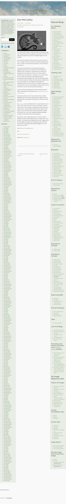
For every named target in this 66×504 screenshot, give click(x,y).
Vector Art (6, 113)
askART (55, 417)
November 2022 (7, 183)
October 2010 (7, 391)
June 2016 (6, 292)
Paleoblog (24, 128)
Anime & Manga (7, 57)
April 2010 (6, 399)
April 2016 (6, 295)
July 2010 (6, 395)
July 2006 (6, 464)
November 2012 (7, 355)
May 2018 (6, 259)
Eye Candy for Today (8, 77)
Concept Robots (58, 269)
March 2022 (6, 193)
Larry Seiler (56, 104)
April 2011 (6, 382)
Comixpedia (56, 224)
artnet (55, 415)
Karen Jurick (56, 82)
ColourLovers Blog (58, 323)
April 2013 (6, 347)
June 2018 (6, 258)
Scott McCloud (57, 221)
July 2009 (6, 412)
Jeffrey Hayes (57, 83)
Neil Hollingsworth (58, 98)
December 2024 (7, 151)
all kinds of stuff (57, 275)
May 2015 (6, 311)
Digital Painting (7, 72)
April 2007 (6, 451)
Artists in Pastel (57, 69)
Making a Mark (57, 49)
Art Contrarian (57, 56)
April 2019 (6, 243)
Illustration (6, 83)
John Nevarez (57, 271)
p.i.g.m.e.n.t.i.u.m (57, 64)
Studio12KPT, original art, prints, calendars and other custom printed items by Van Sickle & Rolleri (59, 370)
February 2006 (7, 471)
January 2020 (7, 230)
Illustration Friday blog (59, 166)
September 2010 (8, 392)
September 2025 (8, 142)
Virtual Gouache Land (59, 96)
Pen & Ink (6, 98)
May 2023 (6, 174)
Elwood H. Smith (57, 172)
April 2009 (6, 417)
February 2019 (7, 246)
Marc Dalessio (57, 102)
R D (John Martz (57, 165)
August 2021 (6, 203)
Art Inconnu (56, 44)
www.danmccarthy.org (23, 134)
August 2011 (6, 376)
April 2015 (6, 313)
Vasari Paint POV (57, 38)
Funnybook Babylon (58, 225)
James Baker (57, 227)
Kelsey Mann (57, 281)
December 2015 (7, 301)
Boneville (56, 231)
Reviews (6, 100)
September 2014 (8, 323)
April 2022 (6, 191)
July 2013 (6, 343)
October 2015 (7, 304)
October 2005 (7, 477)
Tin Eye (55, 459)
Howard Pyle (56, 153)
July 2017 (6, 274)
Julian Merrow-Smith (58, 80)
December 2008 (7, 422)
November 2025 (7, 139)
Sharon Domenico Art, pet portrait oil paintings (59, 354)
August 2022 (7, 186)
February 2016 (7, 298)
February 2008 (7, 437)
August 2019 (6, 238)
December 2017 (7, 266)
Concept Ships (57, 268)
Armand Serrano (57, 272)
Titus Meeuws (57, 111)
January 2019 (7, 248)
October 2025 (7, 141)
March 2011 (6, 383)
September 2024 (8, 155)
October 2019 (7, 235)
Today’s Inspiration (58, 159)
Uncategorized (7, 112)
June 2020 (6, 223)
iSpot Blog (56, 176)
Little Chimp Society (58, 162)
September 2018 (8, 253)
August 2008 (7, 428)
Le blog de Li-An (57, 195)
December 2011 (7, 370)
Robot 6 (55, 209)
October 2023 (7, 168)
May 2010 (6, 398)
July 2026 (6, 128)
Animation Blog (57, 261)
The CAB (56, 265)
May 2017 (6, 277)
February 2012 (7, 367)
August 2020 (7, 220)
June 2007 (6, 448)
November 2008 (7, 424)
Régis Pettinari (57, 112)
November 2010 (7, 389)
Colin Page (56, 107)
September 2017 (7, 271)
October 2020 (7, 217)
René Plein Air (57, 114)
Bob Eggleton (57, 185)
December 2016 (7, 284)
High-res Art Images (8, 82)
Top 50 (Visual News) (58, 330)
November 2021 (7, 199)
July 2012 (6, 360)
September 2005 (8, 479)
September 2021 (7, 201)
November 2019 (7, 233)
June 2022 (6, 188)
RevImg (55, 460)
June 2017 (6, 275)
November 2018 (7, 251)
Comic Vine (56, 212)
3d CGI (5, 53)
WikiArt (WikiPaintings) (59, 393)
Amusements (7, 54)
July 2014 (6, 326)
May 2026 (6, 131)
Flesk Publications (58, 197)
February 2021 (7, 212)
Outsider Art (6, 90)
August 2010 (6, 393)
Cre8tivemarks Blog (58, 282)
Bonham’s (56, 427)
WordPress (9, 498)
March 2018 (6, 262)
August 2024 (7, 157)
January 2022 (7, 196)
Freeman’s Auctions (58, 435)
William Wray (57, 121)
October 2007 (7, 443)
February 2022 (7, 194)
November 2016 (7, 285)
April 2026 (6, 132)
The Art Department (58, 183)
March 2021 (6, 210)
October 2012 (7, 356)
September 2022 (8, 184)
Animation (6, 56)
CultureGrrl (56, 66)
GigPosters (26, 137)
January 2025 (7, 150)
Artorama (56, 146)
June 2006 (6, 466)
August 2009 (7, 411)
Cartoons (6, 63)
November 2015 (7, 303)
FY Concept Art (57, 266)
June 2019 (6, 240)
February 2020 (7, 229)
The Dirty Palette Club (59, 134)
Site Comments (7, 106)
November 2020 (7, 216)
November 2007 (7, 441)
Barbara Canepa (58, 198)
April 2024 (6, 160)
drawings (21, 104)
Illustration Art (57, 157)
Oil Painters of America (59, 37)
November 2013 (7, 337)
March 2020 (6, 227)
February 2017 (7, 281)
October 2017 (7, 269)
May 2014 (6, 329)
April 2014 (6, 330)
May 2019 (6, 242)
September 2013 (7, 340)
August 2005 (7, 480)
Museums (6, 88)
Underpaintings (57, 33)
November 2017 (7, 268)
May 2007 (6, 450)
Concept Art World (58, 264)
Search (3, 37)
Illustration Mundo (58, 160)
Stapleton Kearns (58, 105)
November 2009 (7, 406)
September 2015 (8, 305)
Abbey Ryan (56, 86)
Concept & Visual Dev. (9, 67)
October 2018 (7, 252)
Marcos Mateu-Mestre (59, 274)
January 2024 (7, 164)
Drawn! (31, 128)
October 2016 (7, 287)
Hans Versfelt (57, 109)
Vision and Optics (8, 116)
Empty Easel (56, 314)
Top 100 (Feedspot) (58, 337)
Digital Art (6, 70)
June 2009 (6, 414)
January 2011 (6, 386)
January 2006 (7, 473)
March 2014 (6, 331)
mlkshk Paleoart (57, 304)
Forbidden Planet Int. (58, 215)
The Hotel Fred (57, 233)
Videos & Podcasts (8, 115)
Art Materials (7, 59)
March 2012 (6, 366)
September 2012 (7, 357)
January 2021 (7, 213)
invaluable (56, 418)
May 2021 (6, 207)
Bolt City (56, 218)
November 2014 (7, 320)
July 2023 (6, 173)
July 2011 (5, 378)
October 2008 (7, 425)
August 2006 (7, 463)
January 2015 (7, 317)
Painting (6, 92)
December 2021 (7, 197)
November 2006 (7, 458)
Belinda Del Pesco (58, 115)
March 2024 (6, 161)
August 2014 (6, 324)
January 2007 (7, 456)
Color (5, 64)
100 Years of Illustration (59, 154)
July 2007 (6, 447)
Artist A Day (56, 57)
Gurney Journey (57, 31)
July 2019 (6, 239)
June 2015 (6, 310)
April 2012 (6, 365)
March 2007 (6, 453)
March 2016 (6, 297)
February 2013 (7, 350)
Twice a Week (57, 128)
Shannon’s (56, 438)
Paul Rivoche (57, 234)
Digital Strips (57, 240)
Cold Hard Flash (57, 262)
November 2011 (7, 372)
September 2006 (8, 461)
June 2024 (6, 158)
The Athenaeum (57, 392)
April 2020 (6, 226)
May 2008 (6, 432)
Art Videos (6, 60)
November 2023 (7, 167)
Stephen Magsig (57, 124)
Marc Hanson (57, 99)
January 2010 (7, 404)
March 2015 (6, 314)
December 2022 (7, 181)
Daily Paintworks (57, 87)
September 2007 (8, 444)
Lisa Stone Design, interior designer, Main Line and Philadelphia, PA (59, 364)
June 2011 (6, 379)
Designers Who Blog (58, 175)
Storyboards (7, 109)
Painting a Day (7, 93)
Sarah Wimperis (57, 130)
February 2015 (7, 316)
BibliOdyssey (57, 156)
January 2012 (7, 369)
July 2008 (6, 430)
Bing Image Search (58, 447)
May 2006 (6, 467)
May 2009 (6, 415)
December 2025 (7, 138)
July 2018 (6, 256)
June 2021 (6, 206)
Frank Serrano (57, 122)
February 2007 (7, 454)
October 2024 (7, 154)
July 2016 (6, 291)
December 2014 (7, 318)
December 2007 (7, 440)
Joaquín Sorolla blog (58, 67)
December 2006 (7, 457)
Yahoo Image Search (59, 448)
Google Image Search (59, 445)
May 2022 (6, 190)
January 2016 (7, 300)
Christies (56, 428)
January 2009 (7, 421)
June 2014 (6, 327)
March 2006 (6, 470)
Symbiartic (56, 300)
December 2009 (7, 405)
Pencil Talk (56, 313)
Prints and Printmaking (9, 99)
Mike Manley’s (58, 135)
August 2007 (7, 445)
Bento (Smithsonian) (58, 43)
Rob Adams (56, 131)
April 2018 (6, 261)
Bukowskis (56, 437)
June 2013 (6, 344)
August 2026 (7, 126)
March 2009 (6, 418)
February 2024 (7, 162)
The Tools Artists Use (58, 311)
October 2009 (7, 408)
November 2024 (7, 152)
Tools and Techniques (9, 111)
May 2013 (6, 346)
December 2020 (7, 214)
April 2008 (6, 434)
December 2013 (7, 336)
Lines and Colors (4, 490)
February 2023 (7, 178)
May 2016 (6, 294)
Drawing (6, 76)
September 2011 (7, 375)
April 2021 (6, 209)
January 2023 (7, 180)
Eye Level (56, 62)
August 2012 (6, 359)
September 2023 (8, 170)
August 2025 (7, 144)
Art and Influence (58, 34)
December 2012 (7, 353)
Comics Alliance (57, 214)
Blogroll (5, 62)
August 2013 (6, 342)
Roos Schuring (57, 108)
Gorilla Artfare (57, 250)
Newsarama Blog (58, 211)
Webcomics (7, 121)
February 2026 (7, 135)
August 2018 (6, 255)
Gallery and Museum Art (24, 25)
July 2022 (6, 187)
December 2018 (7, 249)
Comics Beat (57, 208)
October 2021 (7, 200)
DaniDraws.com (57, 173)
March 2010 (6, 401)
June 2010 (6, 396)
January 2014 (7, 334)
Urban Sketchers (57, 41)
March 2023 (6, 177)
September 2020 (8, 219)
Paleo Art (6, 95)
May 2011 (6, 380)
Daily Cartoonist (57, 235)
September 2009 (8, 409)
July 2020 (6, 222)
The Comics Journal (58, 222)
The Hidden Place (58, 46)
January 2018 (7, 265)
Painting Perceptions (58, 36)
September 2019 (8, 236)
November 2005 (7, 476)
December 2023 (7, 165)
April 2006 (6, 469)
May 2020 (6, 225)
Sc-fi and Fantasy (8, 102)
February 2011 (7, 385)
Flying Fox (56, 40)
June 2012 (6, 362)
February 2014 (7, 333)
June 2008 (6, 431)
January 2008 (7, 438)
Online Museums (8, 89)
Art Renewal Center (58, 403)
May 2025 (6, 148)
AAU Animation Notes (59, 289)
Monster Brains (57, 167)
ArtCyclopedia (57, 400)
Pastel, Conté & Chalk (9, 96)
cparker (28, 23)
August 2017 (6, 272)
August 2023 (7, 171)
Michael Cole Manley (58, 132)
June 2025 (6, 147)
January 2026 (7, 137)
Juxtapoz (56, 144)
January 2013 (7, 352)
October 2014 (7, 321)
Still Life (55, 47)
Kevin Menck (56, 101)
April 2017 (6, 278)
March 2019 (6, 245)
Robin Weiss (56, 117)
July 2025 (6, 145)
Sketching (6, 108)
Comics (5, 66)
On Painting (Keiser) (58, 79)
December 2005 (7, 474)
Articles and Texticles (59, 291)
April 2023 (6, 175)
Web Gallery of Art (58, 402)
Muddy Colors (57, 249)
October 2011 (7, 373)
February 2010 (7, 402)
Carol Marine (57, 85)
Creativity (6, 69)
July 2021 (6, 204)
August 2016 (6, 290)
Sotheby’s (56, 425)
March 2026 (6, 134)
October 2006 (7, 460)
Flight (55, 220)
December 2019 (7, 232)
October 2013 (7, 339)
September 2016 (8, 288)
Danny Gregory (57, 163)
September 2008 (8, 427)
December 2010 (7, 388)
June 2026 (6, 129)
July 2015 (6, 308)
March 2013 (6, 349)
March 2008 (6, 435)
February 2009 (7, 419)
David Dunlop (57, 63)
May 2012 (6, 363)
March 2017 (6, 279)
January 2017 (7, 282)
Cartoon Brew (57, 259)
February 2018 (7, 264)
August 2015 (6, 307)
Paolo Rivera (56, 217)
